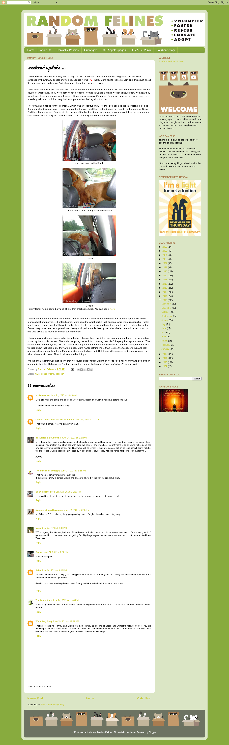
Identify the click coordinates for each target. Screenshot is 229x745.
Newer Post (35, 698)
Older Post (144, 698)
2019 (165, 276)
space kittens (47, 374)
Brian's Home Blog (45, 492)
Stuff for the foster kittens (171, 61)
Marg (38, 528)
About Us (45, 50)
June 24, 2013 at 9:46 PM (54, 570)
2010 (165, 362)
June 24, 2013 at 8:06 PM (55, 552)
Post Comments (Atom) (52, 705)
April (163, 336)
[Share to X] (84, 369)
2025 (165, 251)
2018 (165, 280)
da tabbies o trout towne (48, 438)
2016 (165, 288)
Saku (38, 570)
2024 (165, 255)
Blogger (152, 732)
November (166, 308)
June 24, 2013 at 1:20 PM (74, 438)
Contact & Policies (68, 50)
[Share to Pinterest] (91, 369)
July (163, 324)
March (164, 341)
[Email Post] (72, 369)
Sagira (39, 552)
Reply (38, 410)
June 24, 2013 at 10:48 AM (63, 395)
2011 (165, 358)
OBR (37, 374)
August (165, 320)
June (164, 328)
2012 (165, 354)
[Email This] (78, 369)
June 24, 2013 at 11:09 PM (66, 600)
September (167, 316)
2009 (165, 366)
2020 (165, 271)
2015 (165, 292)
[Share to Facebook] (88, 369)
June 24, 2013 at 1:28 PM (73, 471)
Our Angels (90, 50)
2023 (165, 259)
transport (60, 374)
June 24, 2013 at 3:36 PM (54, 528)
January (165, 349)
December (166, 304)
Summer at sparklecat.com (49, 510)
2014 (165, 296)
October (165, 312)
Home (31, 50)
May (163, 332)
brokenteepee (42, 395)
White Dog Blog (44, 621)
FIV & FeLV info (141, 50)
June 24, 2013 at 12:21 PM (88, 419)
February (166, 345)
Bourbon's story (165, 50)
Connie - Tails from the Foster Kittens (55, 419)
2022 (165, 263)
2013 (165, 300)
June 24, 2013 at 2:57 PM (68, 492)
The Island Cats (44, 600)
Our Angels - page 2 (115, 50)
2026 (165, 247)
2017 (165, 284)
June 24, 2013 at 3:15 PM (76, 510)
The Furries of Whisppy (48, 471)
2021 (165, 267)
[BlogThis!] (81, 369)
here (112, 309)
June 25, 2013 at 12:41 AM (66, 621)
